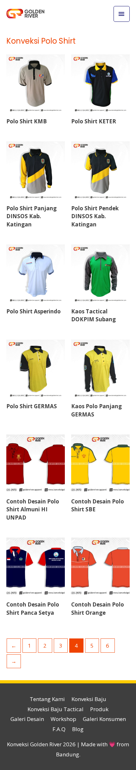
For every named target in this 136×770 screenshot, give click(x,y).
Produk (99, 709)
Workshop (63, 719)
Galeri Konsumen (104, 719)
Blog (77, 729)
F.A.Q (59, 729)
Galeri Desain (27, 719)
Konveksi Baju (88, 699)
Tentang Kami (47, 699)
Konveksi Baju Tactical (55, 709)
